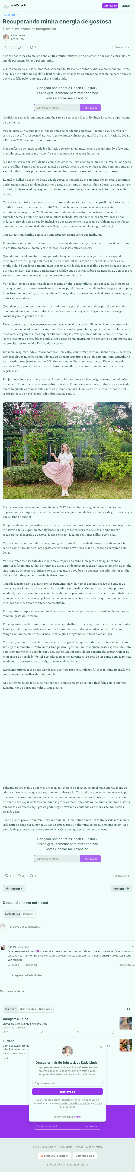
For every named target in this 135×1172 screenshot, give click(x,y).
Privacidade (65, 1147)
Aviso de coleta (94, 1147)
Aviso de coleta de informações (74, 1103)
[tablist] (19, 914)
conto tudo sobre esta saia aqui (53, 393)
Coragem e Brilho (15, 1019)
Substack (52, 1164)
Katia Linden (18, 35)
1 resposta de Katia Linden (27, 975)
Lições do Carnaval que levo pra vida (25, 1023)
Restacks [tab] (28, 914)
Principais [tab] (10, 1009)
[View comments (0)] (42, 1032)
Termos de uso (88, 1099)
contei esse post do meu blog (22, 338)
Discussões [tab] (45, 1009)
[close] (101, 1047)
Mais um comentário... (13, 991)
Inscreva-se (110, 5)
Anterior (16, 888)
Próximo (118, 888)
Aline (11, 946)
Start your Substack (56, 1155)
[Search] (128, 1009)
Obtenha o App (85, 1155)
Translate (11, 14)
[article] (67, 1025)
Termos (78, 1147)
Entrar (126, 5)
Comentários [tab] (12, 914)
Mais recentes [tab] (28, 1009)
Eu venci (9, 1041)
